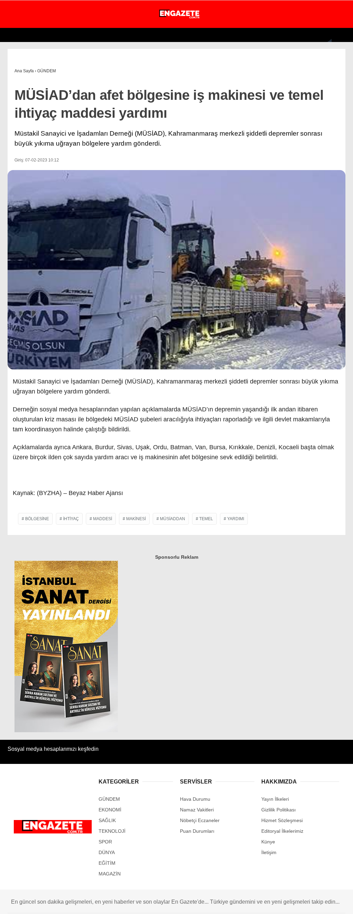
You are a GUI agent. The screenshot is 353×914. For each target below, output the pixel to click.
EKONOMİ (21, 70)
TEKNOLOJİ (23, 140)
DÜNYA (18, 84)
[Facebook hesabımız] (32, 902)
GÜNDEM (20, 56)
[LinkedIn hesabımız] (215, 902)
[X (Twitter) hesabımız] (62, 902)
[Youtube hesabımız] (123, 902)
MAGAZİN (20, 98)
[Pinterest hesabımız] (154, 902)
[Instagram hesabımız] (93, 902)
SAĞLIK (18, 126)
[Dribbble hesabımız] (184, 902)
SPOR (16, 112)
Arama (282, 33)
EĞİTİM (18, 154)
